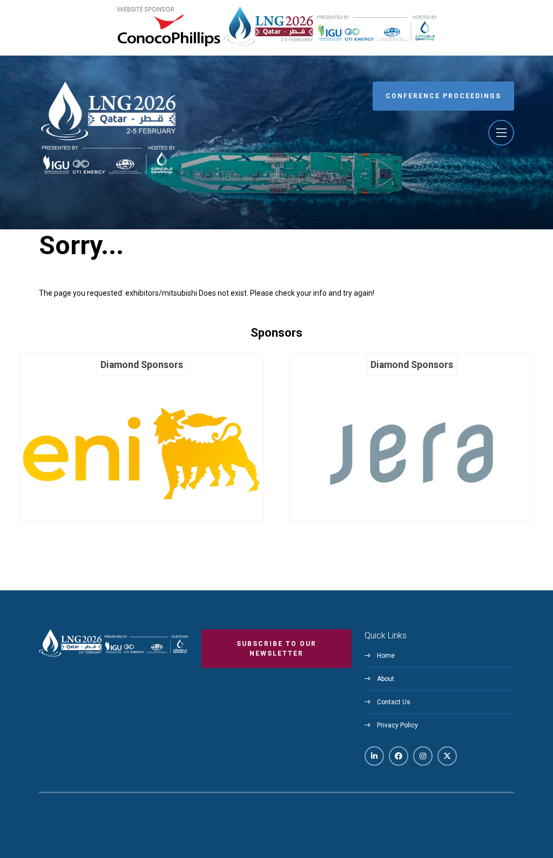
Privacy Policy (397, 725)
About (385, 679)
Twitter (447, 756)
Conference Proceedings (443, 96)
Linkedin (374, 756)
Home (386, 655)
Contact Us (393, 702)
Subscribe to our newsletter (276, 648)
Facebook (398, 756)
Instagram (423, 756)
